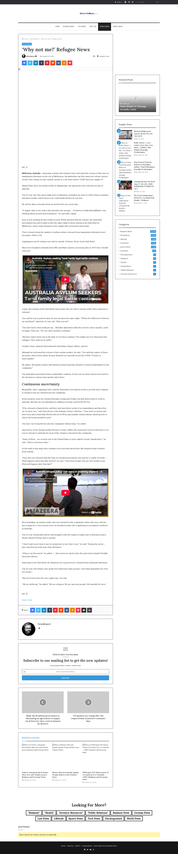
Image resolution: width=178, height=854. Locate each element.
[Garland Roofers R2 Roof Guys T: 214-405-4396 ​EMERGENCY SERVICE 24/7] (125, 185)
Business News (68, 26)
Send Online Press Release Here (105, 846)
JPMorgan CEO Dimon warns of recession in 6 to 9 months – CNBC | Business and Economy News (95, 775)
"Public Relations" (127, 270)
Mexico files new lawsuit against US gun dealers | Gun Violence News (65, 774)
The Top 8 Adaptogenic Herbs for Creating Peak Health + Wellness (144, 197)
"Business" (124, 258)
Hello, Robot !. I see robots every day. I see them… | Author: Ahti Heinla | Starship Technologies (143, 147)
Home (57, 26)
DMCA (77, 846)
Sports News (118, 26)
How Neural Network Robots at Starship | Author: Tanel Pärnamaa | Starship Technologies (144, 165)
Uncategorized (126, 255)
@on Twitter (24, 827)
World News (104, 26)
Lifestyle (92, 26)
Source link (27, 600)
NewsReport (30, 56)
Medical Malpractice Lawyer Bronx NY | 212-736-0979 (143, 133)
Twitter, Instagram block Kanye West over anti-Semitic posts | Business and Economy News (35, 774)
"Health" (123, 262)
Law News (124, 251)
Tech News (82, 26)
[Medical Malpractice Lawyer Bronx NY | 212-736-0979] (125, 134)
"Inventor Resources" (128, 274)
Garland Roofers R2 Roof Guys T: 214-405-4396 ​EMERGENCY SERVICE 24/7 (144, 185)
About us (70, 846)
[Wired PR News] (89, 13)
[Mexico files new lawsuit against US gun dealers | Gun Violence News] (65, 757)
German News (125, 266)
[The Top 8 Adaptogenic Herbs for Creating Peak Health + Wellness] (125, 203)
